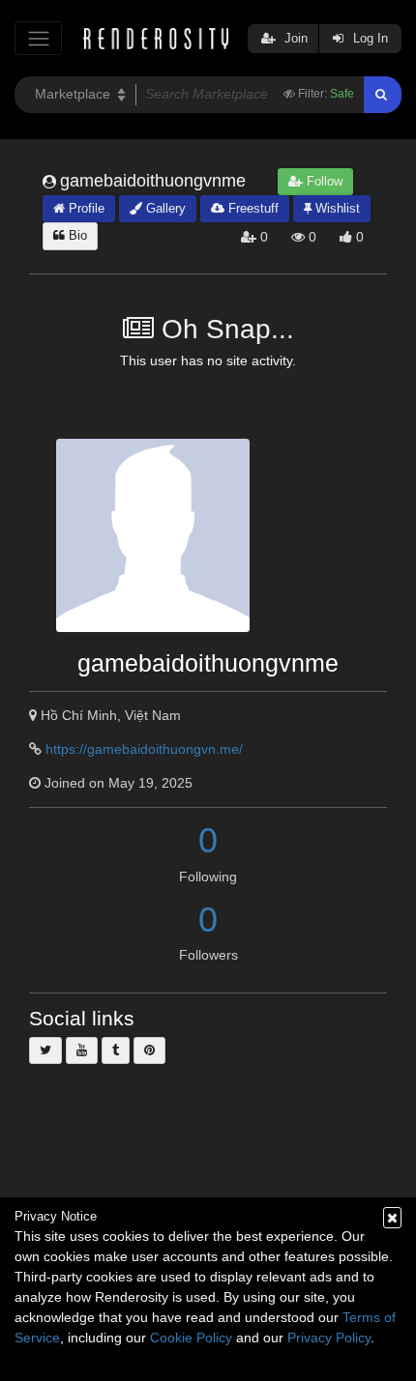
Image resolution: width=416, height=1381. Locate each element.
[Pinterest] (149, 1050)
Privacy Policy (329, 1337)
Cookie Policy (191, 1337)
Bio (76, 235)
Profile (84, 208)
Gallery (164, 208)
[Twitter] (45, 1050)
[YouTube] (82, 1050)
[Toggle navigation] (38, 38)
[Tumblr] (116, 1050)
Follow (322, 181)
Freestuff (251, 208)
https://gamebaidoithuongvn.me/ (144, 749)
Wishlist (336, 208)
